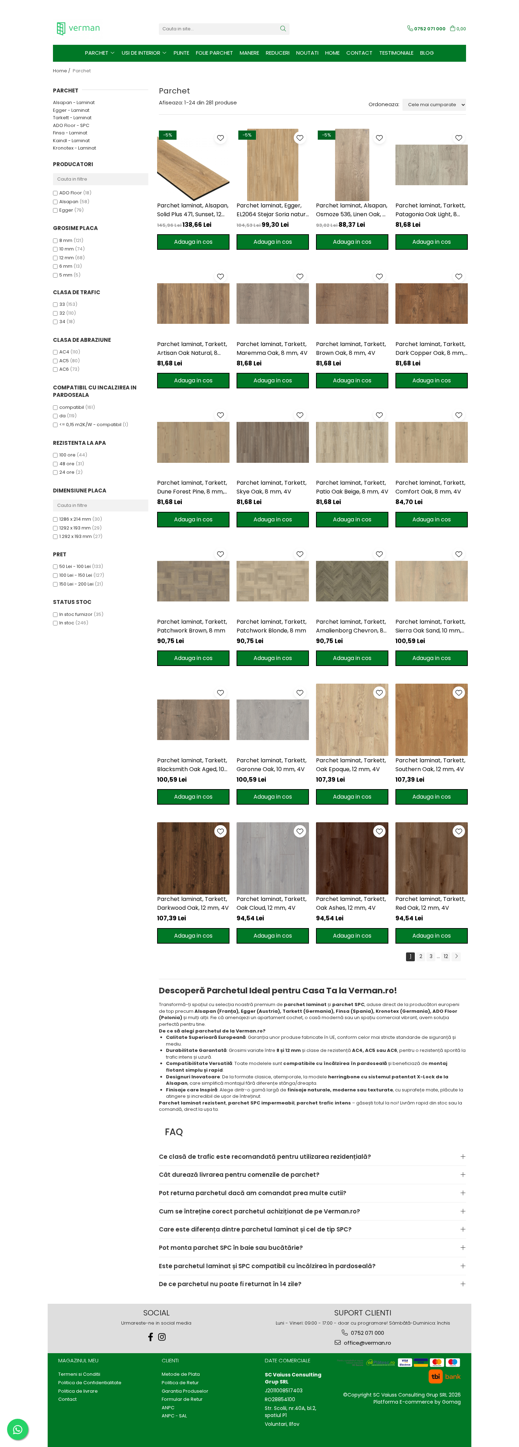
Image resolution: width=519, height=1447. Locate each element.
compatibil (71, 407)
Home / (62, 70)
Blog (427, 52)
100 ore (67, 455)
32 (62, 313)
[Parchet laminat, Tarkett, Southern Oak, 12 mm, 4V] (431, 720)
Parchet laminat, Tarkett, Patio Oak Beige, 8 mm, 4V (352, 487)
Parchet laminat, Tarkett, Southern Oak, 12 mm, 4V (430, 764)
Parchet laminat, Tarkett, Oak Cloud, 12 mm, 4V (271, 903)
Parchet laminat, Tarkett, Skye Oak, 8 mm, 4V (271, 487)
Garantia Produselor (185, 1391)
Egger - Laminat (71, 110)
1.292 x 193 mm (75, 536)
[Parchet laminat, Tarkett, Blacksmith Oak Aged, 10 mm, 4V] (193, 720)
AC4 (64, 352)
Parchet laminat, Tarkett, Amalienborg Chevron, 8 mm (351, 626)
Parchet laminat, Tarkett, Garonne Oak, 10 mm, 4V (271, 764)
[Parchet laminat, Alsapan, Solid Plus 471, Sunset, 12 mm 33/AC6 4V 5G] (193, 165)
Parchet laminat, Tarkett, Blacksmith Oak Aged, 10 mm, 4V (192, 765)
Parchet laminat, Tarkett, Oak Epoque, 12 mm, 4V (351, 764)
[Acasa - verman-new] (88, 29)
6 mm (65, 266)
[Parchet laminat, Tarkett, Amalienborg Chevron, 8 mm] (352, 581)
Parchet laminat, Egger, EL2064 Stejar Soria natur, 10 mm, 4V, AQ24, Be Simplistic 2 (272, 210)
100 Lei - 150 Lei (75, 575)
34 (62, 321)
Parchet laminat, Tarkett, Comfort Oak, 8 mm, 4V (430, 487)
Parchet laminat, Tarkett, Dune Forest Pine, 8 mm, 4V (192, 487)
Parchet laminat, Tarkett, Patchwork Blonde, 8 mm (271, 626)
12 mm (66, 257)
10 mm (66, 249)
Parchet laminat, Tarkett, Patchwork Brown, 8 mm (192, 626)
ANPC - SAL (174, 1416)
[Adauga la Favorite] (220, 138)
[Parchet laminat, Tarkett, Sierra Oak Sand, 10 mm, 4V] (431, 581)
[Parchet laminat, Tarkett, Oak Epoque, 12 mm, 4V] (352, 720)
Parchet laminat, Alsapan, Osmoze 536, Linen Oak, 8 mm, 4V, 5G (351, 210)
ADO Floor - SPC (71, 125)
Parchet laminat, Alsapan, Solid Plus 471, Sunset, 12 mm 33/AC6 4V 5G (192, 210)
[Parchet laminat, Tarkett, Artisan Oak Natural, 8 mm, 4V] (193, 303)
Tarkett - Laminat (72, 117)
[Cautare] (283, 29)
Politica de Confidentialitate (89, 1383)
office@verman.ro (366, 1342)
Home (332, 52)
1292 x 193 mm (75, 528)
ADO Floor (70, 192)
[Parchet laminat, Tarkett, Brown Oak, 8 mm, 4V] (352, 303)
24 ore (66, 472)
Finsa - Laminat (70, 132)
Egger (66, 210)
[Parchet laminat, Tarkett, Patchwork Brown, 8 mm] (193, 581)
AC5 (64, 360)
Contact (359, 52)
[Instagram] (162, 1337)
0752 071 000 (367, 1333)
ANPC (168, 1408)
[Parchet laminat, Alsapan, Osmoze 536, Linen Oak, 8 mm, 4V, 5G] (352, 165)
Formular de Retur (182, 1399)
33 (62, 304)
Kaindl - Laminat (71, 140)
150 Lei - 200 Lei (76, 584)
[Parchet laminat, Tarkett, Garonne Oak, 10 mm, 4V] (273, 720)
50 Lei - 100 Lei (75, 566)
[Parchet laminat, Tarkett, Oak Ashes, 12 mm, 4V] (352, 858)
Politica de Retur (180, 1383)
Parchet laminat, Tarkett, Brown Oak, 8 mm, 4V (351, 348)
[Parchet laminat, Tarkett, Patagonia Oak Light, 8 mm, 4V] (431, 165)
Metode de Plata (181, 1374)
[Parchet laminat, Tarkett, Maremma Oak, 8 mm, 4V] (273, 303)
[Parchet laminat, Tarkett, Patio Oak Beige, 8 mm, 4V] (352, 442)
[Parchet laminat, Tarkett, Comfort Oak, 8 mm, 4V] (431, 442)
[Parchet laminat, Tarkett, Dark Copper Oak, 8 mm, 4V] (431, 303)
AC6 (64, 369)
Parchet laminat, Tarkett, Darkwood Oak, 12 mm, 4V (193, 903)
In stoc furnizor (76, 614)
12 (446, 956)
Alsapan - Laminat (74, 102)
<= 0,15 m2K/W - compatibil (90, 424)
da (62, 415)
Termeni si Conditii (79, 1374)
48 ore (66, 463)
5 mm (65, 275)
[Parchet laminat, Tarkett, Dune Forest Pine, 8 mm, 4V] (193, 442)
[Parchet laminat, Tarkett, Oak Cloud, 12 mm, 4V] (273, 858)
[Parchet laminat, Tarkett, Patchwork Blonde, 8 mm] (273, 581)
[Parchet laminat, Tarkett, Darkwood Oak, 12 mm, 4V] (193, 858)
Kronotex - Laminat (74, 148)
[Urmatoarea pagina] (456, 956)
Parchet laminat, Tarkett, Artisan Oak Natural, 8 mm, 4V (192, 348)
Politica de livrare (78, 1391)
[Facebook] (151, 1337)
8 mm (65, 240)
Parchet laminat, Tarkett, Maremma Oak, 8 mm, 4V (272, 348)
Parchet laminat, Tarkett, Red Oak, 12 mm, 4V (430, 903)
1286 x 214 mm (75, 519)
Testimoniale (396, 52)
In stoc (66, 622)
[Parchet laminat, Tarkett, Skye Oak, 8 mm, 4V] (273, 442)
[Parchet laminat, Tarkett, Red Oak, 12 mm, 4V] (431, 858)
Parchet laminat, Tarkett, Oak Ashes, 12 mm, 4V (351, 903)
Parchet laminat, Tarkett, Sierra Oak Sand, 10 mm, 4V (430, 626)
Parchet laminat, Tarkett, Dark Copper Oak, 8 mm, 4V (430, 348)
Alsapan (68, 201)
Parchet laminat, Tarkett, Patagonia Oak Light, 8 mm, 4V (430, 210)
